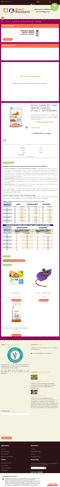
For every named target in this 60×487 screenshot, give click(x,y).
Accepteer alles (52, 485)
